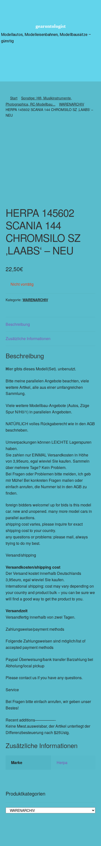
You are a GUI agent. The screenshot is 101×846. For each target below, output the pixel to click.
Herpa (62, 762)
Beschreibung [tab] (18, 324)
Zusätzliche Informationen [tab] (28, 338)
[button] (50, 56)
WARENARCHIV (71, 104)
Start (13, 97)
